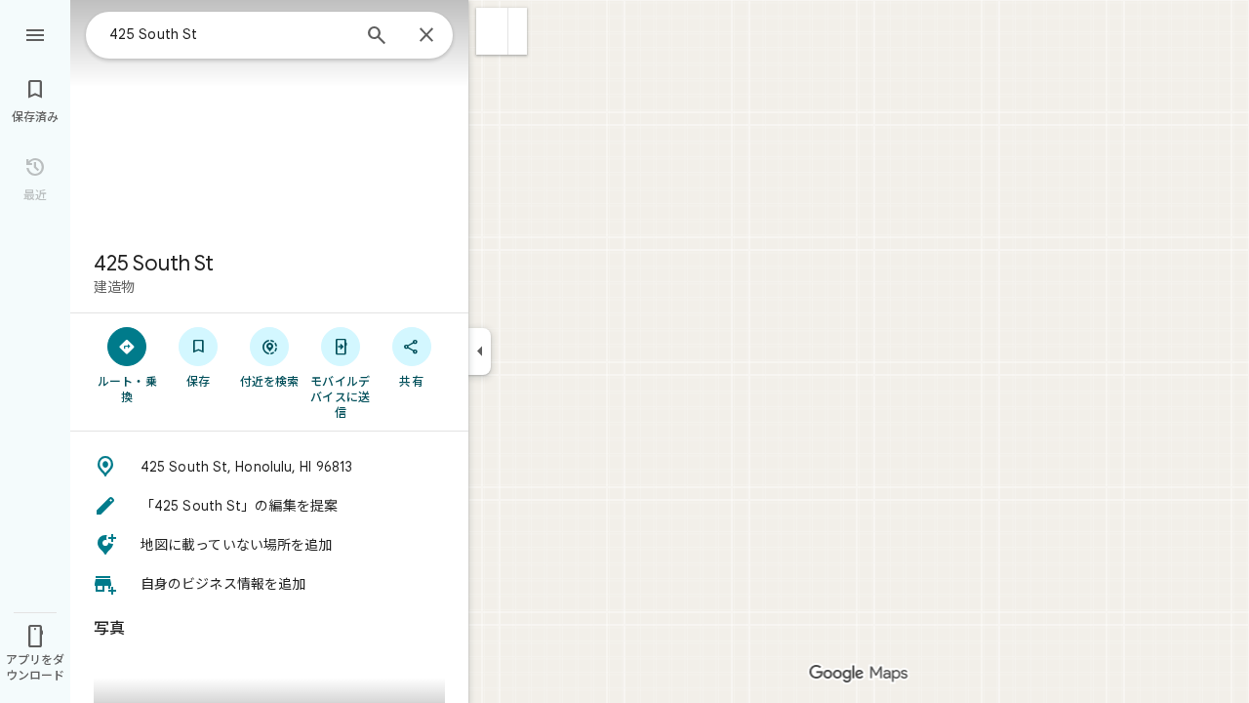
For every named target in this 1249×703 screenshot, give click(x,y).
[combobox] (229, 34)
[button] (492, 31)
